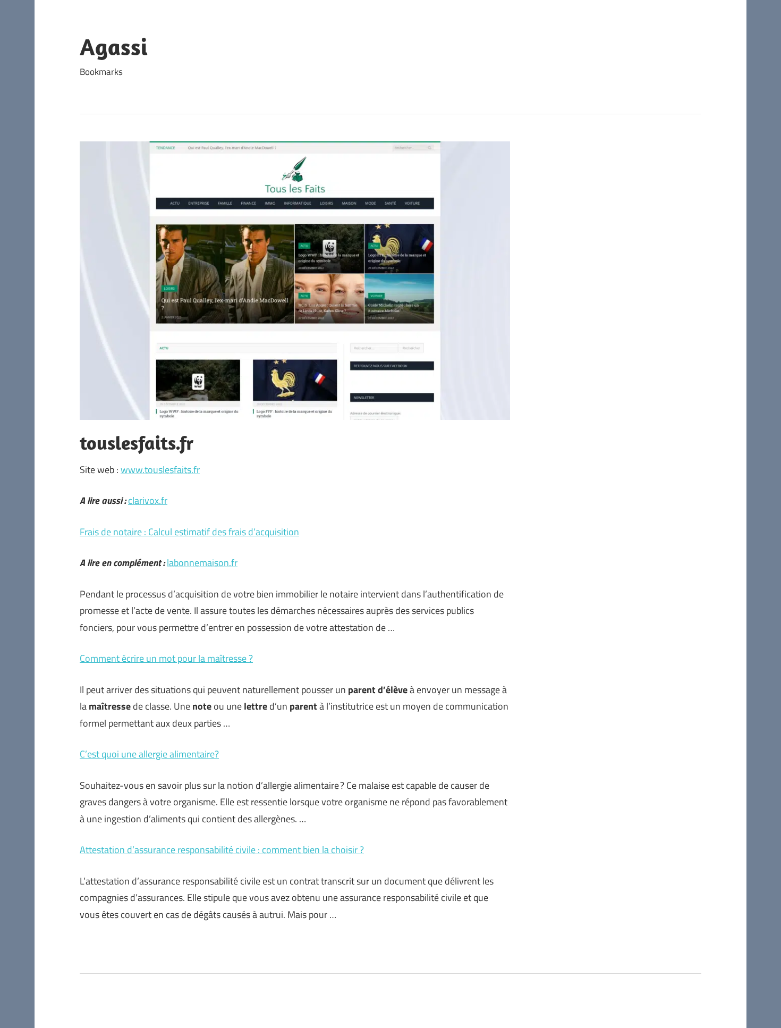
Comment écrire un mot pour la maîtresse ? (166, 658)
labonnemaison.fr (202, 562)
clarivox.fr (147, 500)
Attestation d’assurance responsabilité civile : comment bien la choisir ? (222, 849)
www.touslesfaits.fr (160, 469)
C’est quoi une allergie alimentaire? (149, 754)
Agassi (114, 46)
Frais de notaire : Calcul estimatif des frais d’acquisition (189, 532)
